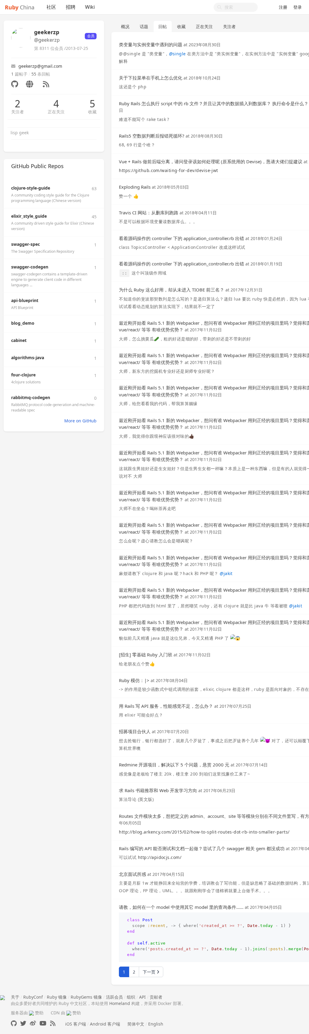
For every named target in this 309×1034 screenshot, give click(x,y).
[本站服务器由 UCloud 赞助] (31, 1013)
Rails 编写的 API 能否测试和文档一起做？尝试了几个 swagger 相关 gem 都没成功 (202, 848)
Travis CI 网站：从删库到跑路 (148, 213)
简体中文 (135, 1024)
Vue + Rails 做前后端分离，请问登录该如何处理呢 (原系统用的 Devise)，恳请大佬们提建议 (210, 161)
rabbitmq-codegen (30, 397)
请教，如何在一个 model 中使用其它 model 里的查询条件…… (181, 907)
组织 (131, 997)
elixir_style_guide (29, 216)
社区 (51, 7)
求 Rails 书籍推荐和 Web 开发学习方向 (158, 790)
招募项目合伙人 (135, 731)
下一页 (150, 972)
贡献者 (156, 997)
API (142, 997)
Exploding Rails (135, 187)
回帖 (162, 26)
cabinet (19, 340)
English (155, 1024)
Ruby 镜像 (57, 997)
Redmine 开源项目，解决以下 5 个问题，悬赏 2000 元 (174, 765)
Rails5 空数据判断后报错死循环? (151, 136)
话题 (144, 26)
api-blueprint (24, 300)
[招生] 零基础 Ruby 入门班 (145, 655)
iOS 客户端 (75, 1024)
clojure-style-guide (30, 188)
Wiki (90, 7)
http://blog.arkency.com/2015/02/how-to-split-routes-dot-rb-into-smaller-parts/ (204, 832)
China (19, 7)
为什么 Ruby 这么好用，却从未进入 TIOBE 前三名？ (171, 290)
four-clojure (23, 375)
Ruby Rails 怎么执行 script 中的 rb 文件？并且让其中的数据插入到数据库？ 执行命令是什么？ (213, 103)
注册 (283, 7)
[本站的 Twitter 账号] (23, 1023)
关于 (15, 997)
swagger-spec (25, 244)
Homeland (119, 1003)
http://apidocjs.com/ (160, 857)
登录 (297, 7)
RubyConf (33, 997)
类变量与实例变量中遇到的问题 (150, 44)
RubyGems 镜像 (86, 997)
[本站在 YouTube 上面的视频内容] (43, 1023)
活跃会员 (114, 997)
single (177, 54)
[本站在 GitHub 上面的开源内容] (14, 1023)
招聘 (70, 7)
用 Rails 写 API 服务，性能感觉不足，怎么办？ (166, 706)
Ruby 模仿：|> (134, 680)
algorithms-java (27, 357)
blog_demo (22, 323)
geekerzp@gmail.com (40, 66)
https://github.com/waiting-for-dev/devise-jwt (168, 170)
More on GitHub (80, 421)
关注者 (17, 112)
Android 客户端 (105, 1024)
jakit (226, 573)
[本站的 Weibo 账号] (33, 1023)
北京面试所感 (132, 874)
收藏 (92, 112)
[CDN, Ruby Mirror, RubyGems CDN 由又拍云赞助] (68, 1013)
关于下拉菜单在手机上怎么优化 (150, 78)
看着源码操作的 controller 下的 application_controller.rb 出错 (181, 238)
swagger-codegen (29, 267)
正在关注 (56, 112)
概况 (125, 26)
